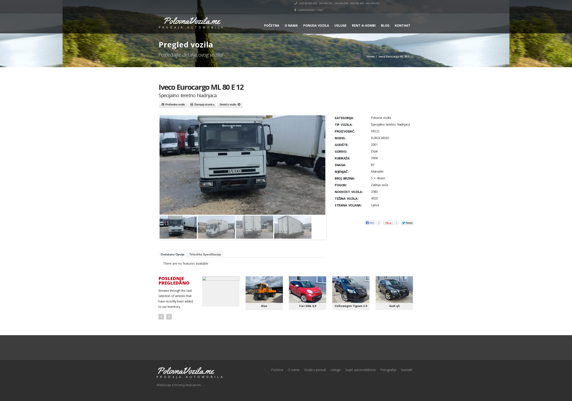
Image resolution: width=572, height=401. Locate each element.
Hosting (179, 385)
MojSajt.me (193, 385)
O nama (291, 25)
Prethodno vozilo (175, 104)
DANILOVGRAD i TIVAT (310, 10)
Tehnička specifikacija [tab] (205, 254)
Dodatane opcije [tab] (173, 254)
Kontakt (402, 25)
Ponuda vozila (316, 25)
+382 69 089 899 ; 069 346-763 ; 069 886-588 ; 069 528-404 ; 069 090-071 (338, 3)
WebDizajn (164, 385)
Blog (385, 25)
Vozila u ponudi (315, 370)
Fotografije (388, 370)
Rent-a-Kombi (364, 25)
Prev (161, 317)
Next (169, 317)
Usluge (340, 25)
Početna (271, 25)
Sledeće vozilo (227, 104)
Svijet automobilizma (360, 370)
